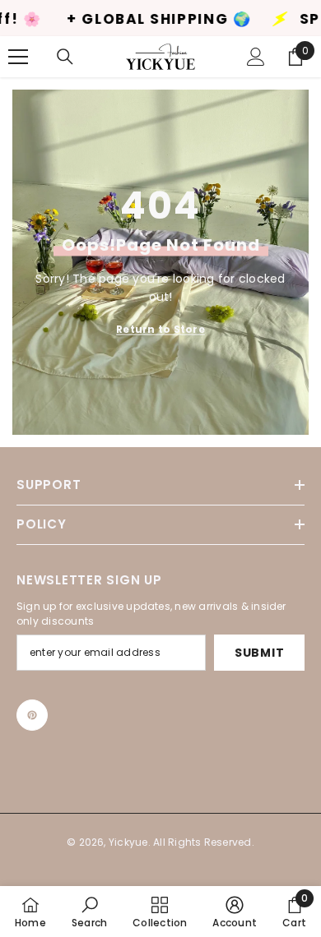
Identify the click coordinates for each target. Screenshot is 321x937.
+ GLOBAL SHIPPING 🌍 (136, 19)
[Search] (65, 57)
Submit (259, 652)
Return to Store (160, 329)
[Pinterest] (32, 715)
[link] (89, 911)
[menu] (18, 57)
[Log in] (256, 57)
